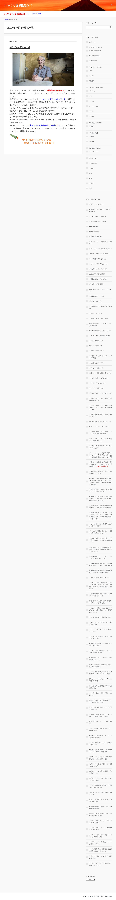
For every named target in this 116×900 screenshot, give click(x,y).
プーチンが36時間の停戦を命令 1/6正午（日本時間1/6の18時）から (100, 532)
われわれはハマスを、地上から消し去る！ (100, 290)
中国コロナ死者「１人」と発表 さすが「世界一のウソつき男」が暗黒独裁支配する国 (100, 540)
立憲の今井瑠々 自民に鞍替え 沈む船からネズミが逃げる (100, 525)
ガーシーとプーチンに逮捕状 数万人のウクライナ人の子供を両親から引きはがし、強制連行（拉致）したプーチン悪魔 (100, 455)
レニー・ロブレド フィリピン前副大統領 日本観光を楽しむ (100, 440)
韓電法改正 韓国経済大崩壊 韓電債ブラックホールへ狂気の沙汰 (100, 602)
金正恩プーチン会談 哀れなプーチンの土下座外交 (100, 357)
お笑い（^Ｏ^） (93, 158)
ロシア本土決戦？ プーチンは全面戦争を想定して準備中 (100, 828)
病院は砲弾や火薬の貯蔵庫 (97, 274)
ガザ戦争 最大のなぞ (95, 301)
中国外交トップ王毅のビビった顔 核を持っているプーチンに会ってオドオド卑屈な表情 (100, 464)
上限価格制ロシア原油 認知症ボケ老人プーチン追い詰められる (100, 595)
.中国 (90, 71)
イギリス (91, 101)
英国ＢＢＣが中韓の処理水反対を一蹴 (100, 373)
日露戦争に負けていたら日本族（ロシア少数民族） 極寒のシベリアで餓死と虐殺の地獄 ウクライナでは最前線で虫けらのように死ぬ (100, 516)
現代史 (91, 126)
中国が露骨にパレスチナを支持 (98, 269)
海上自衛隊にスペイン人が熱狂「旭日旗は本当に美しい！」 (100, 658)
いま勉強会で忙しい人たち (97, 363)
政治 (90, 178)
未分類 (91, 183)
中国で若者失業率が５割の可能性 (98, 378)
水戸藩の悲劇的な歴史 (95, 236)
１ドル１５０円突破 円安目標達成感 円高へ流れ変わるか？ (100, 864)
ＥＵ (90, 96)
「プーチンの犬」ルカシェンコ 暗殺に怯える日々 (100, 630)
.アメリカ (92, 91)
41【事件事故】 (93, 133)
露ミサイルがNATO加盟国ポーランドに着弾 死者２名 (100, 680)
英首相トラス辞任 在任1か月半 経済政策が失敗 (100, 857)
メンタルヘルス (93, 151)
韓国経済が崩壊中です (95, 345)
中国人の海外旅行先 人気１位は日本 (100, 330)
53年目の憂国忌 (93, 226)
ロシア (91, 76)
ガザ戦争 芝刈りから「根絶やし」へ (100, 254)
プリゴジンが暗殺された (96, 368)
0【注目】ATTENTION (95, 47)
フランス (91, 116)
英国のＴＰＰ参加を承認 (96, 388)
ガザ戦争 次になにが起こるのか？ (99, 318)
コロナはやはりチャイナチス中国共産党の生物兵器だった (100, 399)
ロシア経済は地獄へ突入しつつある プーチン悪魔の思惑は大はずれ (100, 432)
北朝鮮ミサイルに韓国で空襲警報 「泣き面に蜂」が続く (100, 772)
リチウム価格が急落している (97, 221)
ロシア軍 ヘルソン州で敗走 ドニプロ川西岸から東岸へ (100, 843)
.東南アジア (92, 42)
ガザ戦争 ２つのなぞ (95, 313)
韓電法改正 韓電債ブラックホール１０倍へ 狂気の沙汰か (100, 644)
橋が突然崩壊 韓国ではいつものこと (100, 421)
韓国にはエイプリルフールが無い (98, 426)
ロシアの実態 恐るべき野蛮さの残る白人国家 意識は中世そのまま (100, 850)
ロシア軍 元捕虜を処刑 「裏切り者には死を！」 (100, 694)
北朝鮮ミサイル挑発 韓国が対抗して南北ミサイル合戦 (100, 765)
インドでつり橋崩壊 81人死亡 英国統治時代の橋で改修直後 (100, 786)
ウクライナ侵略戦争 (95, 50)
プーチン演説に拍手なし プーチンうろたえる (100, 415)
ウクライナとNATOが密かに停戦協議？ (100, 249)
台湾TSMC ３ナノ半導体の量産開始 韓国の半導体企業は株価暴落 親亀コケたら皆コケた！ (100, 549)
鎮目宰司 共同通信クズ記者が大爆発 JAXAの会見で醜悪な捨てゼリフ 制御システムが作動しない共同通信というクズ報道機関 (100, 481)
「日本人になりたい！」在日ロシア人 (100, 577)
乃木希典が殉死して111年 (96, 350)
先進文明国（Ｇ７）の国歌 (97, 296)
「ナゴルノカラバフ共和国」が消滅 (99, 335)
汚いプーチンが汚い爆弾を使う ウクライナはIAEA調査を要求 (100, 836)
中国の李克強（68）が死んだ (97, 259)
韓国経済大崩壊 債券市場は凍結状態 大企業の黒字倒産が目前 (100, 701)
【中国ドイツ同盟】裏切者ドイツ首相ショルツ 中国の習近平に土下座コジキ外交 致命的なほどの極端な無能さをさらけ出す (100, 586)
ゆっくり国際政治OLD (18, 5)
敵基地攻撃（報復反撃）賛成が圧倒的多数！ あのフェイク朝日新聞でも (100, 571)
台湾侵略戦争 (93, 60)
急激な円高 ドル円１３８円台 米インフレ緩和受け (100, 708)
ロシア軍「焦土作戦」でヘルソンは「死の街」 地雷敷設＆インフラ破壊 (100, 715)
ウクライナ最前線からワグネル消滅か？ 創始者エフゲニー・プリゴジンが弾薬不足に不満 (100, 407)
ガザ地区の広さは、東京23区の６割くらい (100, 307)
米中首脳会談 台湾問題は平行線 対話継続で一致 (100, 687)
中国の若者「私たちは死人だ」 (98, 383)
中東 (90, 173)
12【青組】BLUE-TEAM (96, 87)
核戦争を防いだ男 (20, 47)
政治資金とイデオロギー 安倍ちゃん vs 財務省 (100, 210)
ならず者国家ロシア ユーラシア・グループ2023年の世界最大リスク (100, 557)
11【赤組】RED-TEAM (95, 67)
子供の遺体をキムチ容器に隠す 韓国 (100, 617)
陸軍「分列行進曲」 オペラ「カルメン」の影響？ (100, 324)
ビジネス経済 (93, 163)
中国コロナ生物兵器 (95, 55)
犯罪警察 (91, 141)
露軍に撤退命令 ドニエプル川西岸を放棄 (100, 722)
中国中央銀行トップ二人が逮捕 (98, 279)
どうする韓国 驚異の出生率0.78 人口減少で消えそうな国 (100, 472)
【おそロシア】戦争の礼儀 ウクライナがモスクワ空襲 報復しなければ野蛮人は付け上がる (100, 610)
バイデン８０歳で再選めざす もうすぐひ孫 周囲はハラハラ (100, 651)
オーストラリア (93, 106)
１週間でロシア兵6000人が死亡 (98, 264)
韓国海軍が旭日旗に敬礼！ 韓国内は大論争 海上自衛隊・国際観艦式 (100, 750)
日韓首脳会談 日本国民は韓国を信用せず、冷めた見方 (100, 447)
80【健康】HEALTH (95, 148)
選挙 (90, 188)
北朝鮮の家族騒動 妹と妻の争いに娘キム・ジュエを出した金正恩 (100, 490)
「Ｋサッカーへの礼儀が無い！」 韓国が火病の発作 (100, 623)
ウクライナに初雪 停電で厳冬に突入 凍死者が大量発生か (100, 665)
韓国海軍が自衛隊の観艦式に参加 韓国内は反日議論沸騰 (100, 807)
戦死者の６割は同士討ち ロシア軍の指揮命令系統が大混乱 (100, 736)
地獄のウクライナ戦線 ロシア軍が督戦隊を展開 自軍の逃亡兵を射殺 (100, 758)
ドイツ (91, 111)
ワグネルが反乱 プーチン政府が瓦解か (100, 393)
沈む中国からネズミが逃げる (97, 216)
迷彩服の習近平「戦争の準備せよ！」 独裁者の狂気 (100, 729)
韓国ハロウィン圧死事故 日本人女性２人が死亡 (100, 793)
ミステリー (92, 168)
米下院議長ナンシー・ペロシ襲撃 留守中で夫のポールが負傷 (100, 814)
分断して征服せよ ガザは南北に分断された (100, 242)
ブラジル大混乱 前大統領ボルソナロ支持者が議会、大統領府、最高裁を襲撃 (100, 506)
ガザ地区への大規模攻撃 (96, 284)
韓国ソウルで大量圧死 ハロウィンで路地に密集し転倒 (100, 800)
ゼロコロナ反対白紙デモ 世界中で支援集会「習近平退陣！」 (100, 637)
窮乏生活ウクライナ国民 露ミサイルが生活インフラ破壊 (100, 779)
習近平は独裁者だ (94, 231)
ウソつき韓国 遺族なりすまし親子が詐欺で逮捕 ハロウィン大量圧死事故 (100, 673)
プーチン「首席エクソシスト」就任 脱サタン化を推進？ (100, 821)
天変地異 (91, 136)
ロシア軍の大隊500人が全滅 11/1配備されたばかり (100, 743)
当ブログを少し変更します (97, 204)
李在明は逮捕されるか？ (96, 340)
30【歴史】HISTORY (95, 123)
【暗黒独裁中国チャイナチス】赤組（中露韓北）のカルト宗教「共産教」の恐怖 (100, 564)
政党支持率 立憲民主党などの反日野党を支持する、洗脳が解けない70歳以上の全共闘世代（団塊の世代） (100, 498)
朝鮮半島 (91, 81)
